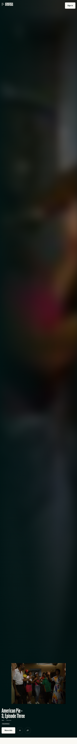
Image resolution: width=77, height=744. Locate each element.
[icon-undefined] (20, 730)
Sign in (70, 5)
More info (8, 730)
